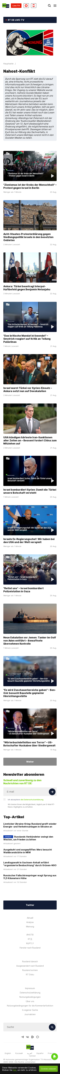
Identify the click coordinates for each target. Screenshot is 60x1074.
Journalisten (30, 1014)
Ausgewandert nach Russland (30, 966)
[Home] (5, 5)
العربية (29, 1053)
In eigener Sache (30, 1010)
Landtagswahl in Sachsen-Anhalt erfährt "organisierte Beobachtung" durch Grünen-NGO (30, 864)
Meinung (30, 926)
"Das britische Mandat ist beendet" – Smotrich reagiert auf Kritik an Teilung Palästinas (27, 338)
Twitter (30, 905)
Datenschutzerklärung (30, 992)
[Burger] (55, 5)
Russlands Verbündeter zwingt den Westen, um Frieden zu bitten (28, 838)
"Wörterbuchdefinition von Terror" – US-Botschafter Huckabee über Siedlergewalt (29, 744)
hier (14, 1070)
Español (40, 1053)
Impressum (30, 988)
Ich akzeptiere (25, 799)
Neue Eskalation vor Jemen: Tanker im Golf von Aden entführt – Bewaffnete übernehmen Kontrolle (29, 640)
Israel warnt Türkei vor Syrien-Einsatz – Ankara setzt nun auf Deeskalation (27, 390)
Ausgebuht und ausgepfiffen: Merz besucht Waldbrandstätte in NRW (27, 851)
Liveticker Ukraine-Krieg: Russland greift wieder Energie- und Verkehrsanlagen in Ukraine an (30, 825)
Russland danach (30, 961)
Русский (19, 1053)
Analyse (30, 922)
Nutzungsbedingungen (30, 997)
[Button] (52, 791)
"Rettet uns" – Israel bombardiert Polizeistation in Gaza (23, 590)
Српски (32, 1056)
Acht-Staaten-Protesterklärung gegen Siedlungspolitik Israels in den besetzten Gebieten (28, 237)
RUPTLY (30, 943)
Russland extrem (30, 970)
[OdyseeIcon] (37, 1037)
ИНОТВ (30, 934)
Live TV (16, 5)
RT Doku (30, 974)
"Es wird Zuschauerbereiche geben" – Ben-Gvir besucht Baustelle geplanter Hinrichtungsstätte (29, 693)
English (8, 1053)
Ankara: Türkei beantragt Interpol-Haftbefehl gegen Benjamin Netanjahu (26, 288)
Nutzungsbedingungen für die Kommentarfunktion (30, 1005)
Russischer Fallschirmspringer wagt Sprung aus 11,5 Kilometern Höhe (29, 877)
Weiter (30, 761)
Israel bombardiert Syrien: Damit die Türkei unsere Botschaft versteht (29, 491)
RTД (30, 939)
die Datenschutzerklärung (32, 799)
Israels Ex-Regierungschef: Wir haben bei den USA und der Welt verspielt (29, 541)
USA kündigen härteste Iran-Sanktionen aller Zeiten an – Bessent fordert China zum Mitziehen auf (30, 440)
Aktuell (30, 918)
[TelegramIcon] (22, 1037)
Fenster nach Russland (30, 948)
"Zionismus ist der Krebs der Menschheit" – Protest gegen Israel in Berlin (30, 186)
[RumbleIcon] (32, 1037)
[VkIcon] (27, 1037)
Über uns (30, 1001)
